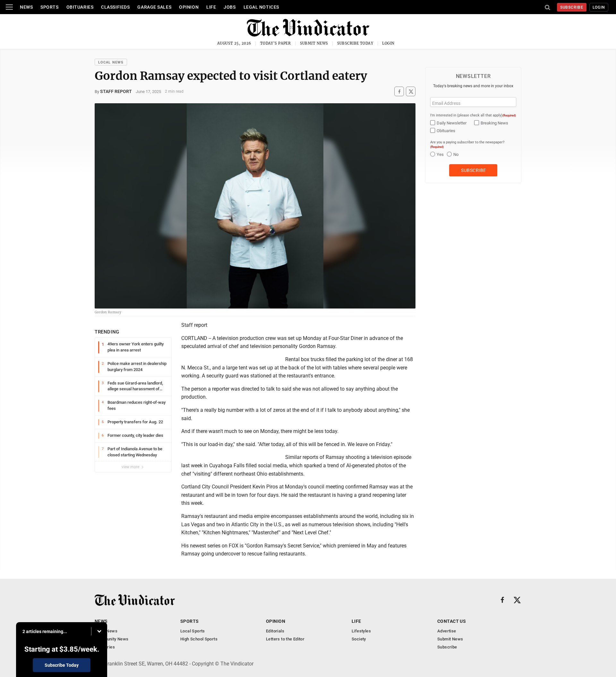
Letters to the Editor (285, 639)
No (455, 154)
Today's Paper (275, 43)
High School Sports (199, 639)
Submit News (314, 43)
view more (131, 467)
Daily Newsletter (451, 123)
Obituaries (80, 7)
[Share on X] (411, 91)
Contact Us (451, 621)
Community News (111, 639)
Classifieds (115, 7)
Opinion (189, 7)
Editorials (275, 631)
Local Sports (192, 631)
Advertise (446, 631)
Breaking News (494, 123)
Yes (440, 154)
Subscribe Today (355, 43)
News (26, 7)
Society (359, 639)
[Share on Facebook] (399, 91)
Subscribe (572, 7)
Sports (49, 7)
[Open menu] (9, 7)
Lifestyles (361, 631)
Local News (111, 62)
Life (211, 7)
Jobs (229, 7)
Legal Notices (261, 7)
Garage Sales (154, 7)
